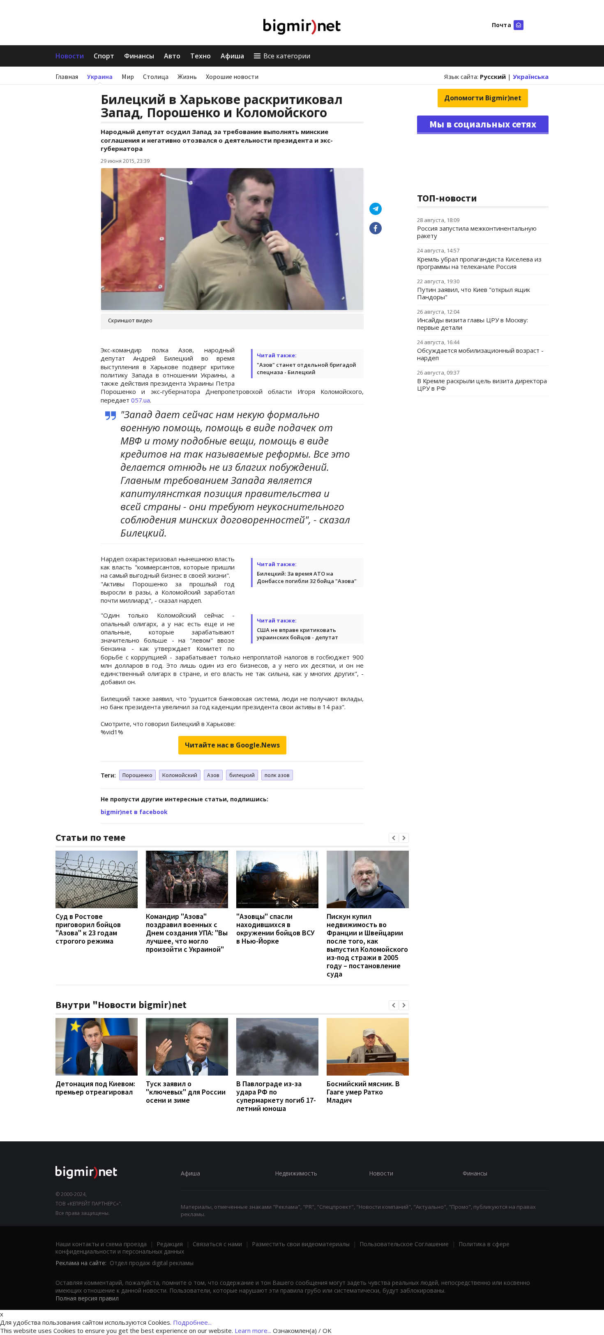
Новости (69, 55)
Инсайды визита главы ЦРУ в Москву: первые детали (472, 323)
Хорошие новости (232, 76)
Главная (66, 76)
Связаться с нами (217, 1244)
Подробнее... (192, 1322)
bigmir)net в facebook (134, 812)
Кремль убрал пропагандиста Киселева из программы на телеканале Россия (479, 263)
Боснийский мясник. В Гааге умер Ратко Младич (363, 1092)
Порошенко (137, 775)
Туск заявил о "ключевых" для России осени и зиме (186, 1092)
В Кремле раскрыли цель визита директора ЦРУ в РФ (482, 384)
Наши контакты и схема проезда (101, 1244)
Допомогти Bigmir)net (482, 97)
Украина (100, 76)
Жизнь (187, 76)
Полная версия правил (87, 1298)
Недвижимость (296, 1173)
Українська (531, 76)
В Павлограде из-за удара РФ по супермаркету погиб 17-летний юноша (276, 1096)
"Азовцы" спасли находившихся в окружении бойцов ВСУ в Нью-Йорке (275, 929)
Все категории (286, 55)
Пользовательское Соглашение (404, 1244)
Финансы (139, 55)
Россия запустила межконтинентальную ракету (477, 232)
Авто (172, 55)
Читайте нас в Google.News (232, 745)
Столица (155, 76)
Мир (128, 76)
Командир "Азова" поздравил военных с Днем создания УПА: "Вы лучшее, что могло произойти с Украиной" (187, 933)
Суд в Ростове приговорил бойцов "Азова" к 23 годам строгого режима (88, 929)
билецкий (242, 775)
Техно (200, 55)
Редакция (170, 1244)
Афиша (232, 55)
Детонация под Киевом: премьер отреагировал (95, 1088)
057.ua (140, 400)
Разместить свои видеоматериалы (301, 1244)
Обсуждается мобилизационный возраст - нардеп (480, 354)
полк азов (277, 775)
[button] (394, 838)
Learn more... (253, 1330)
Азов (213, 775)
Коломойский (179, 775)
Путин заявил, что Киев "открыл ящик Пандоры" (473, 293)
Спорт (104, 55)
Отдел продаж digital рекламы (152, 1263)
